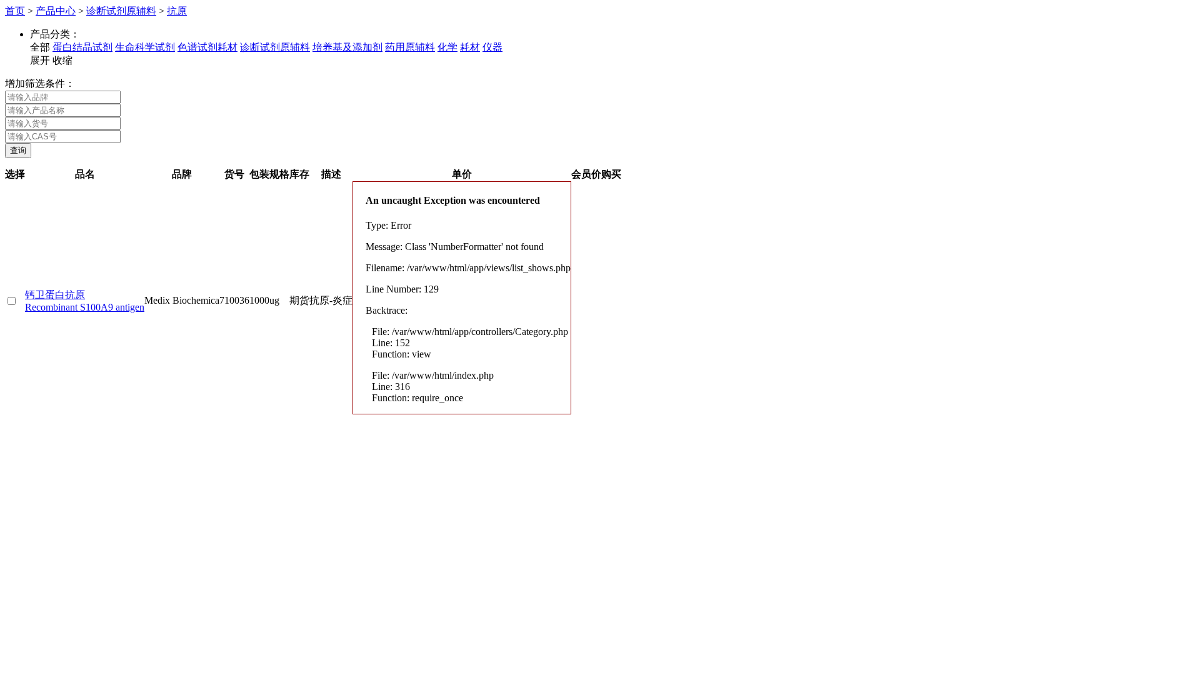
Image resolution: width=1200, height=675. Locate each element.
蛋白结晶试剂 (82, 47)
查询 (18, 150)
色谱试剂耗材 (208, 47)
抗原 (177, 11)
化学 (448, 47)
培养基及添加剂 (347, 47)
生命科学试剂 (145, 47)
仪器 (492, 47)
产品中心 (56, 11)
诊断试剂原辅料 (121, 11)
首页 (15, 11)
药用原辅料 (410, 47)
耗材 (470, 47)
